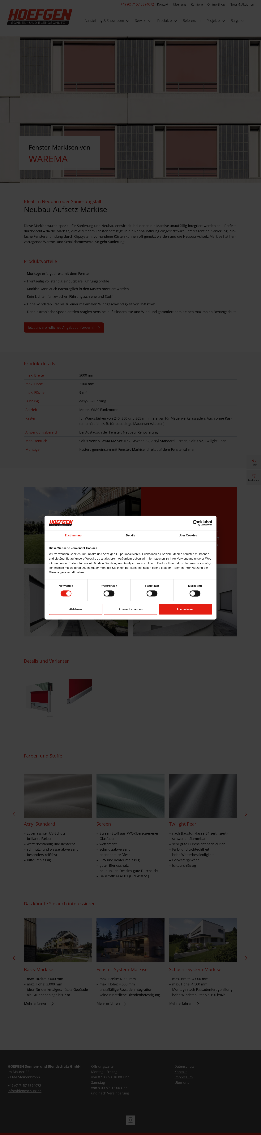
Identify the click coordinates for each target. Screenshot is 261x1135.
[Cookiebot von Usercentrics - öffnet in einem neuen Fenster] (195, 523)
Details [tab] (130, 535)
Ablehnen (75, 609)
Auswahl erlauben (130, 609)
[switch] (109, 593)
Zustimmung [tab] (73, 535)
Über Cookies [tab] (188, 535)
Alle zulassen (185, 609)
